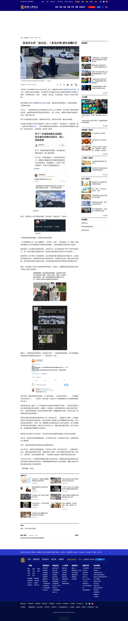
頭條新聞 (84, 43)
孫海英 (69, 89)
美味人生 (85, 577)
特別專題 (84, 219)
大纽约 (28, 552)
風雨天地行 (97, 585)
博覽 (76, 7)
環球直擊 (45, 570)
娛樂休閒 (86, 565)
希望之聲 (54, 607)
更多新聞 (105, 154)
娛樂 (38, 568)
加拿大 (33, 552)
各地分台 (53, 1)
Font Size (71, 84)
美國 (74, 89)
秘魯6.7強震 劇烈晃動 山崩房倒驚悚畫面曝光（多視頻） (99, 73)
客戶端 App (80, 603)
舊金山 (57, 552)
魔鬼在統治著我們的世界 (100, 577)
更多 (97, 607)
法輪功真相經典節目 (87, 226)
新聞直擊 (45, 577)
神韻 (43, 1)
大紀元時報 (39, 607)
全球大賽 (36, 585)
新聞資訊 (26, 37)
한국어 (99, 552)
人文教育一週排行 (87, 158)
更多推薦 (105, 125)
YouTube (107, 2)
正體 (58, 1)
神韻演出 (29, 585)
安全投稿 (58, 603)
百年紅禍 (96, 583)
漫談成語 (64, 577)
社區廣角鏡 (46, 585)
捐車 (91, 1)
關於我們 (30, 603)
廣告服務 (65, 603)
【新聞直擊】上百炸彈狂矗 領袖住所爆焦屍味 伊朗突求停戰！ (100, 59)
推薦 (68, 7)
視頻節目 (45, 559)
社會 (35, 37)
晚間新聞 (45, 574)
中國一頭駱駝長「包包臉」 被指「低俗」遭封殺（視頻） (70, 505)
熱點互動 (54, 570)
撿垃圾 (33, 126)
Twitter (104, 2)
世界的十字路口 (56, 585)
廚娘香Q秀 (85, 583)
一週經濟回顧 (46, 583)
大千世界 (85, 581)
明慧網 (72, 607)
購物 (96, 1)
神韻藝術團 (31, 607)
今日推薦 (84, 97)
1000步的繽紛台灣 (87, 586)
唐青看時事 (55, 583)
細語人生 (54, 592)
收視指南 (37, 603)
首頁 (21, 37)
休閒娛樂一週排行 (87, 130)
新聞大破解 (55, 579)
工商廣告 (96, 596)
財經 (33, 573)
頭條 (64, 7)
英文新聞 (77, 1)
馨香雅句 (64, 574)
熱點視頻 (36, 578)
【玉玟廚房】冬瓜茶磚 (98, 133)
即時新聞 (29, 580)
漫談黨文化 (84, 223)
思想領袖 (54, 577)
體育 (38, 571)
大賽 (47, 1)
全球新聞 (45, 568)
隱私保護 (44, 603)
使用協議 (51, 603)
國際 (28, 568)
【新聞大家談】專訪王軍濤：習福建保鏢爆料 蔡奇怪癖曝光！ (99, 81)
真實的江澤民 (97, 581)
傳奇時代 (96, 570)
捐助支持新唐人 (72, 559)
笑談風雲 (64, 570)
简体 (61, 1)
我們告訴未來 (85, 230)
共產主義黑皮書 (98, 587)
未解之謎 (64, 568)
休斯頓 (49, 552)
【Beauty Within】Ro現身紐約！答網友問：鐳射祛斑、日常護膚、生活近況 (99, 148)
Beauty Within (86, 579)
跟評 (77, 535)
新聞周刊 (45, 579)
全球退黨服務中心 (63, 607)
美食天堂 (85, 574)
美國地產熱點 (65, 583)
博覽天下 (29, 583)
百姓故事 (96, 590)
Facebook (101, 2)
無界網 (84, 607)
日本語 (94, 552)
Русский (88, 552)
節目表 (53, 559)
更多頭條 (105, 93)
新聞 (56, 7)
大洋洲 (44, 552)
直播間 (61, 559)
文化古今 (64, 581)
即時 (72, 7)
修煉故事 (96, 594)
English (75, 552)
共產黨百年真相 (98, 572)
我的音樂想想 (86, 590)
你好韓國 (85, 572)
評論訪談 (82, 7)
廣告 (83, 1)
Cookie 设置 (64, 618)
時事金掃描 (55, 572)
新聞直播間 (92, 7)
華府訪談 (45, 581)
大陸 (32, 37)
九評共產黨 (97, 579)
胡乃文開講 (75, 572)
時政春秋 (54, 574)
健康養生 (75, 565)
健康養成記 (75, 574)
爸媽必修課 (65, 579)
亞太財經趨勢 (46, 587)
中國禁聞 (45, 572)
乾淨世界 (47, 607)
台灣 (33, 571)
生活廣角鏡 (86, 568)
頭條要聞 (29, 578)
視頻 (60, 7)
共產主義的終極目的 (99, 574)
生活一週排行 (85, 179)
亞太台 (63, 552)
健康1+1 (74, 568)
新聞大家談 (55, 568)
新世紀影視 (91, 607)
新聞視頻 (46, 565)
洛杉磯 (38, 552)
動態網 (78, 607)
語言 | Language (69, 1)
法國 (53, 552)
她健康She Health (76, 570)
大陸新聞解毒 (56, 590)
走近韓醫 (74, 579)
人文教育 (65, 565)
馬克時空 (54, 587)
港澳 (33, 568)
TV (99, 7)
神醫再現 (74, 577)
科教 (33, 575)
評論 (28, 573)
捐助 (87, 1)
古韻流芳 (64, 572)
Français (81, 552)
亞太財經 (45, 590)
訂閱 (100, 559)
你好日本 (85, 570)
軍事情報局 (55, 581)
